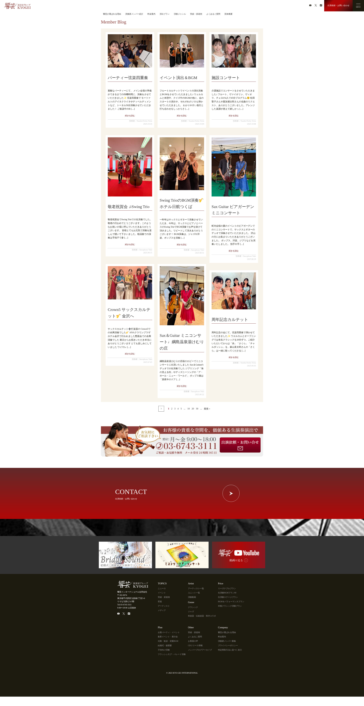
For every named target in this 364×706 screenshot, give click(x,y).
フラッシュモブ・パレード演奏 (172, 654)
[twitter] (316, 5)
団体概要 (228, 14)
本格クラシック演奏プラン (230, 606)
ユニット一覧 (194, 593)
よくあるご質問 (213, 14)
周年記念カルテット (230, 319)
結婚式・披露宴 (165, 645)
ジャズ (191, 611)
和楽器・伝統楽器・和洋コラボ (202, 616)
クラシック (193, 607)
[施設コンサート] (234, 51)
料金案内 (151, 14)
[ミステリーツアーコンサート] (182, 567)
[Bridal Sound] (125, 567)
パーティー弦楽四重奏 (128, 77)
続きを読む (130, 116)
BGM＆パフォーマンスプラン (231, 602)
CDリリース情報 (195, 645)
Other (191, 627)
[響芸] (17, 5)
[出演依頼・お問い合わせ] (182, 455)
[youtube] (310, 5)
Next (161, 409)
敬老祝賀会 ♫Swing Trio (128, 206)
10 (188, 408)
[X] (124, 613)
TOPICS (162, 583)
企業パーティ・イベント (169, 632)
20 (193, 408)
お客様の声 (193, 641)
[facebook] (321, 5)
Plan (160, 627)
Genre (191, 602)
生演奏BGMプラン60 (227, 593)
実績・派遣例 (196, 14)
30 (197, 408)
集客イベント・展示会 (168, 637)
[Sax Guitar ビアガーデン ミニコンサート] (234, 166)
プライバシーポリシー (228, 645)
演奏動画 (192, 597)
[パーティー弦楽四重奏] (130, 51)
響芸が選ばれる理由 (112, 14)
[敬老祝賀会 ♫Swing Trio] (130, 166)
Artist (191, 583)
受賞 (160, 602)
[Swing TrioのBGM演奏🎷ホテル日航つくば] (182, 163)
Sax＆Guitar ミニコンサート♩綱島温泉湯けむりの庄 (182, 341)
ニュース (162, 588)
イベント (162, 593)
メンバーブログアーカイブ (200, 650)
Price (220, 583)
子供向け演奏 (164, 650)
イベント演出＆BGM (178, 77)
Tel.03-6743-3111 (124, 605)
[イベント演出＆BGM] (182, 51)
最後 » (207, 408)
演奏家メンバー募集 (227, 641)
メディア (162, 610)
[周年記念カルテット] (234, 290)
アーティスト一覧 (196, 588)
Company (223, 627)
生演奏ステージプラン (228, 597)
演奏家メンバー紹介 (134, 14)
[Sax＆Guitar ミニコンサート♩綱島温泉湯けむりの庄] (182, 295)
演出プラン (165, 14)
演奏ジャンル (180, 14)
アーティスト (164, 606)
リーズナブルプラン (227, 588)
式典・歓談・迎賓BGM (168, 641)
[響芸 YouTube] (238, 567)
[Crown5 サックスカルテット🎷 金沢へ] (130, 283)
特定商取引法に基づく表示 (230, 650)
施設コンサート (226, 77)
